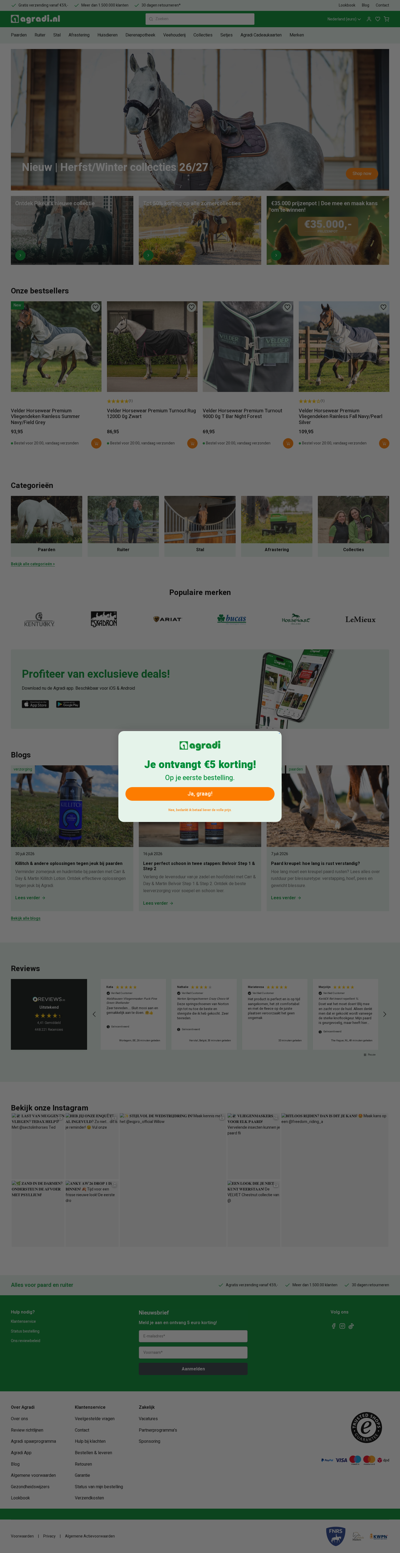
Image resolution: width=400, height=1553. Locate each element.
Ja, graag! (200, 794)
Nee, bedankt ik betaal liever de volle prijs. (200, 810)
